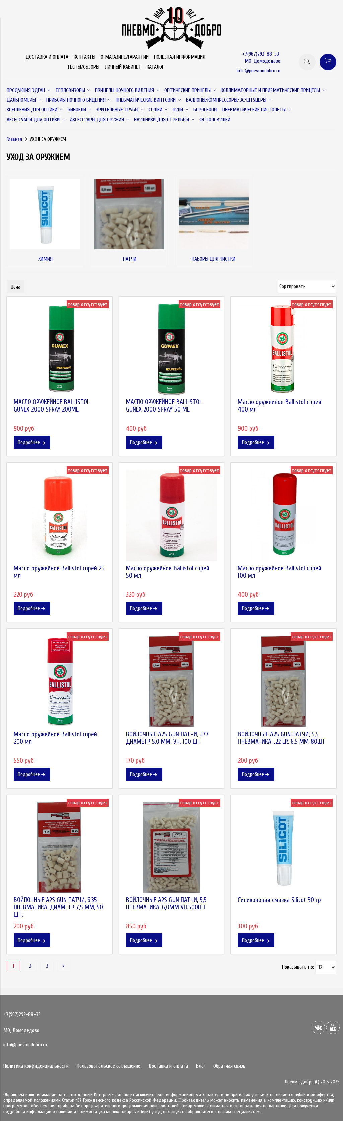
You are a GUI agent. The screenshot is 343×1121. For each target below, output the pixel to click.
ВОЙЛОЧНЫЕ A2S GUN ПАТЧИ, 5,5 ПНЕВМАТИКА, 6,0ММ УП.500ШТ (166, 903)
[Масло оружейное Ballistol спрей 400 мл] (283, 349)
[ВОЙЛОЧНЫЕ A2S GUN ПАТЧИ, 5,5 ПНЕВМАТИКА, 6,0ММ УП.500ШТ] (171, 847)
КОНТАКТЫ (84, 57)
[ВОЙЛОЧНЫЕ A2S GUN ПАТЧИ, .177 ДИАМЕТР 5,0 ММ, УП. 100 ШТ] (171, 681)
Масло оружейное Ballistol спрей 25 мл (59, 572)
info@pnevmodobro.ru (258, 71)
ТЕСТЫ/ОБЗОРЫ (83, 67)
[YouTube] (333, 1027)
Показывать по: (298, 967)
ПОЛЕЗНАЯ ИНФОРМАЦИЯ (179, 57)
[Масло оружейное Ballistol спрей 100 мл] (283, 515)
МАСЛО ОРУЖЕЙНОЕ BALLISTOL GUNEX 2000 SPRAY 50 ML (164, 405)
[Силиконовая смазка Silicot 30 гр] (283, 847)
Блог (200, 1066)
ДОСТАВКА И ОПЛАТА (47, 57)
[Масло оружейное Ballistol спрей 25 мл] (59, 515)
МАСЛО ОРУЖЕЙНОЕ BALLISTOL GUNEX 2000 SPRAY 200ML (52, 405)
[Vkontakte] (318, 1027)
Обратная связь (229, 1066)
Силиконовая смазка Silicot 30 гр (279, 900)
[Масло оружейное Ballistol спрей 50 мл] (171, 515)
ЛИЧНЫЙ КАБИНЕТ (123, 67)
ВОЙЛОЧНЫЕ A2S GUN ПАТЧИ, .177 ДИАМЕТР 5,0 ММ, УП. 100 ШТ (167, 738)
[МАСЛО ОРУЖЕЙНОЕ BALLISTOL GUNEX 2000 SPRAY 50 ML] (171, 349)
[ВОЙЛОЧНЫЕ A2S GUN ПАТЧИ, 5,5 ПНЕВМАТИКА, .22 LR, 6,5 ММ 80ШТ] (283, 681)
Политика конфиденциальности (36, 1066)
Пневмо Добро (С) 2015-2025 (312, 1082)
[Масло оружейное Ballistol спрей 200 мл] (59, 681)
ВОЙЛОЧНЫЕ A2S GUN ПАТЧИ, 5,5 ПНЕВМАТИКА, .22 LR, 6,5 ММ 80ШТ (281, 738)
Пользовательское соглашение (108, 1066)
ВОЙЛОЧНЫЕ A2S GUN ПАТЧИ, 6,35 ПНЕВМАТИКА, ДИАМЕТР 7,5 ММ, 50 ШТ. (58, 907)
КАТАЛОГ (155, 67)
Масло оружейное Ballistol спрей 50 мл (167, 572)
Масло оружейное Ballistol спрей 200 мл (55, 738)
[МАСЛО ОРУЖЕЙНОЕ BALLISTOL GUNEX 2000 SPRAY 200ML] (59, 349)
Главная (14, 139)
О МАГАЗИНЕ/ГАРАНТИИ (125, 57)
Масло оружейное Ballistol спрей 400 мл (279, 405)
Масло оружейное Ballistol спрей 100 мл (279, 572)
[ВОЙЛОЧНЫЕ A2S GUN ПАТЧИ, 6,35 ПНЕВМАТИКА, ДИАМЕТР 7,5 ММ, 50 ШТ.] (59, 847)
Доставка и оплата (168, 1066)
